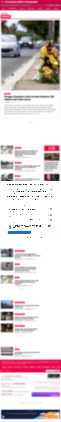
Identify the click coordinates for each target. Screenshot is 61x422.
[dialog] (30, 211)
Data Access (30, 237)
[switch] (50, 209)
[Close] (57, 184)
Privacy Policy (39, 237)
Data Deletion (21, 237)
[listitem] (30, 206)
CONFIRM (19, 232)
